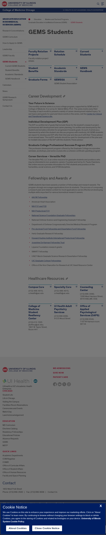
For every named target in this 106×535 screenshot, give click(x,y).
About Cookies (18, 528)
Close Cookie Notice (47, 528)
